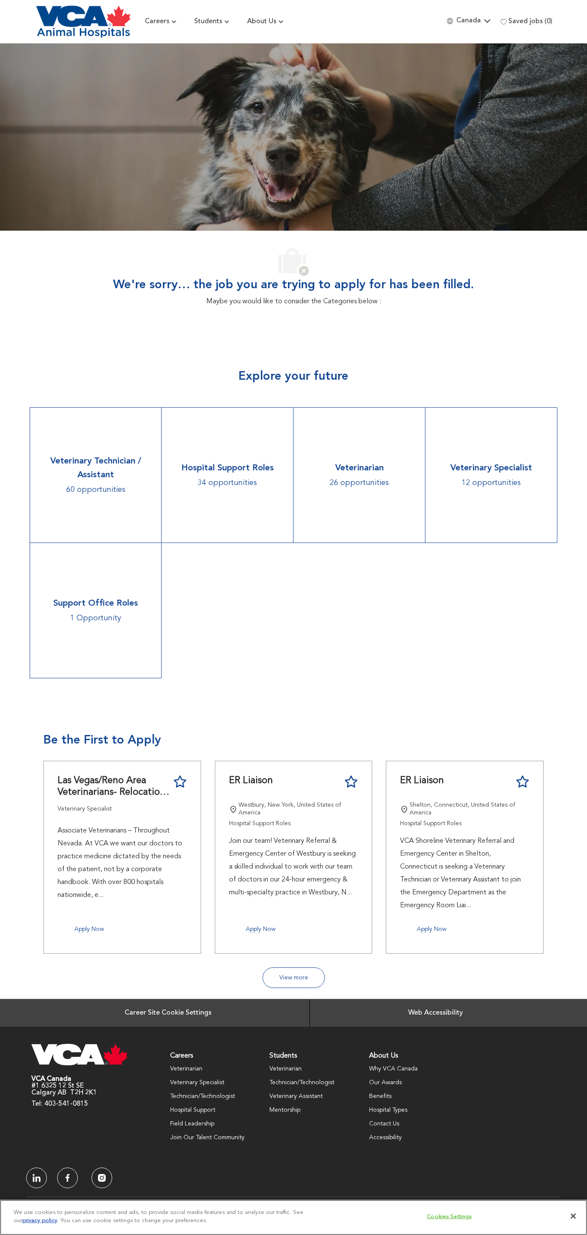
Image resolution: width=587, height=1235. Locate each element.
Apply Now (89, 929)
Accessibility (385, 1137)
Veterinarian (186, 1069)
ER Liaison (251, 780)
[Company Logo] (83, 21)
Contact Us (384, 1124)
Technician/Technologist (202, 1096)
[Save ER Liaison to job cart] (351, 782)
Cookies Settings (449, 1217)
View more (293, 978)
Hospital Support (192, 1110)
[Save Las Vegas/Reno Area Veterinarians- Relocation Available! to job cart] (180, 782)
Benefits (380, 1096)
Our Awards (385, 1082)
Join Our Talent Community (207, 1137)
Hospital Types (388, 1110)
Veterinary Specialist (197, 1082)
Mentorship (284, 1110)
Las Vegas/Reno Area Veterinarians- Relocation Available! (111, 787)
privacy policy (39, 1220)
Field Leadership (192, 1124)
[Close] (573, 1216)
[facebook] (36, 1178)
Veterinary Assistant (296, 1096)
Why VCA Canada (393, 1069)
